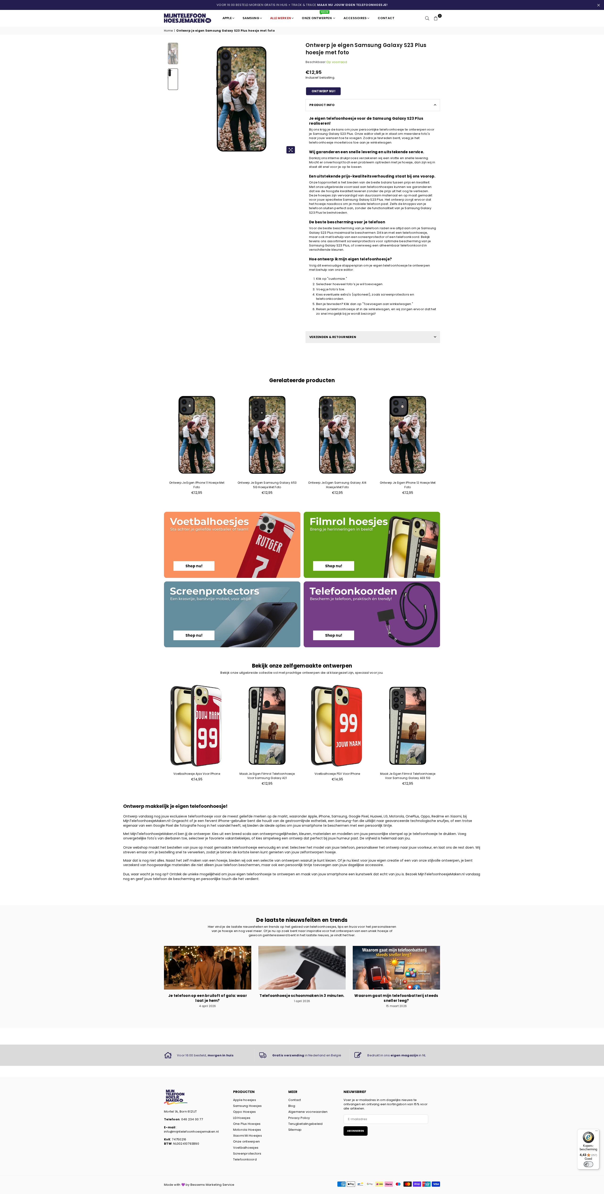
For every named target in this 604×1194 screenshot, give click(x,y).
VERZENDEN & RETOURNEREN (332, 337)
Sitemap (295, 1129)
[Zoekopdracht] (427, 18)
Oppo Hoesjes (244, 1111)
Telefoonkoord (245, 1159)
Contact (294, 1100)
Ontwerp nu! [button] (323, 91)
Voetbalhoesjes (246, 1147)
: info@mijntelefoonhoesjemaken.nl (191, 1129)
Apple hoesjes (244, 1100)
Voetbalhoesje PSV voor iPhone (337, 774)
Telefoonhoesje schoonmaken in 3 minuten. (302, 995)
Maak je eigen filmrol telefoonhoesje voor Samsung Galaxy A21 (267, 776)
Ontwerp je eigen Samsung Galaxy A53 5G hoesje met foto (267, 485)
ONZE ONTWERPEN (317, 16)
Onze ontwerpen (246, 1141)
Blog (291, 1106)
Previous (188, 99)
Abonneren (355, 1131)
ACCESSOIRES (355, 18)
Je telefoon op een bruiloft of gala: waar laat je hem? (207, 998)
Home (168, 31)
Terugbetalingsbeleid (305, 1124)
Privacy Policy (299, 1118)
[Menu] (596, 1132)
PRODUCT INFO (322, 105)
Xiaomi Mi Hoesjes (247, 1135)
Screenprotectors (247, 1153)
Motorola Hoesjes (247, 1129)
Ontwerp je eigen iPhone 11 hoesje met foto (196, 485)
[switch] (588, 1164)
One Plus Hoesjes (247, 1124)
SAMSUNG (251, 18)
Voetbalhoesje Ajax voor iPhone (196, 774)
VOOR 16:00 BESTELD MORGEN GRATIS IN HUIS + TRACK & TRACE (302, 5)
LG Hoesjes (242, 1118)
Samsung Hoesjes (247, 1106)
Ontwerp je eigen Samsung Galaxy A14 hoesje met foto (337, 485)
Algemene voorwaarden (308, 1111)
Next (294, 99)
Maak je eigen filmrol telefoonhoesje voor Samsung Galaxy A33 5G (407, 776)
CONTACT (386, 18)
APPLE (227, 18)
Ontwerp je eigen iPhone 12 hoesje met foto (408, 485)
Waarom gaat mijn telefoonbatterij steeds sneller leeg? (396, 998)
